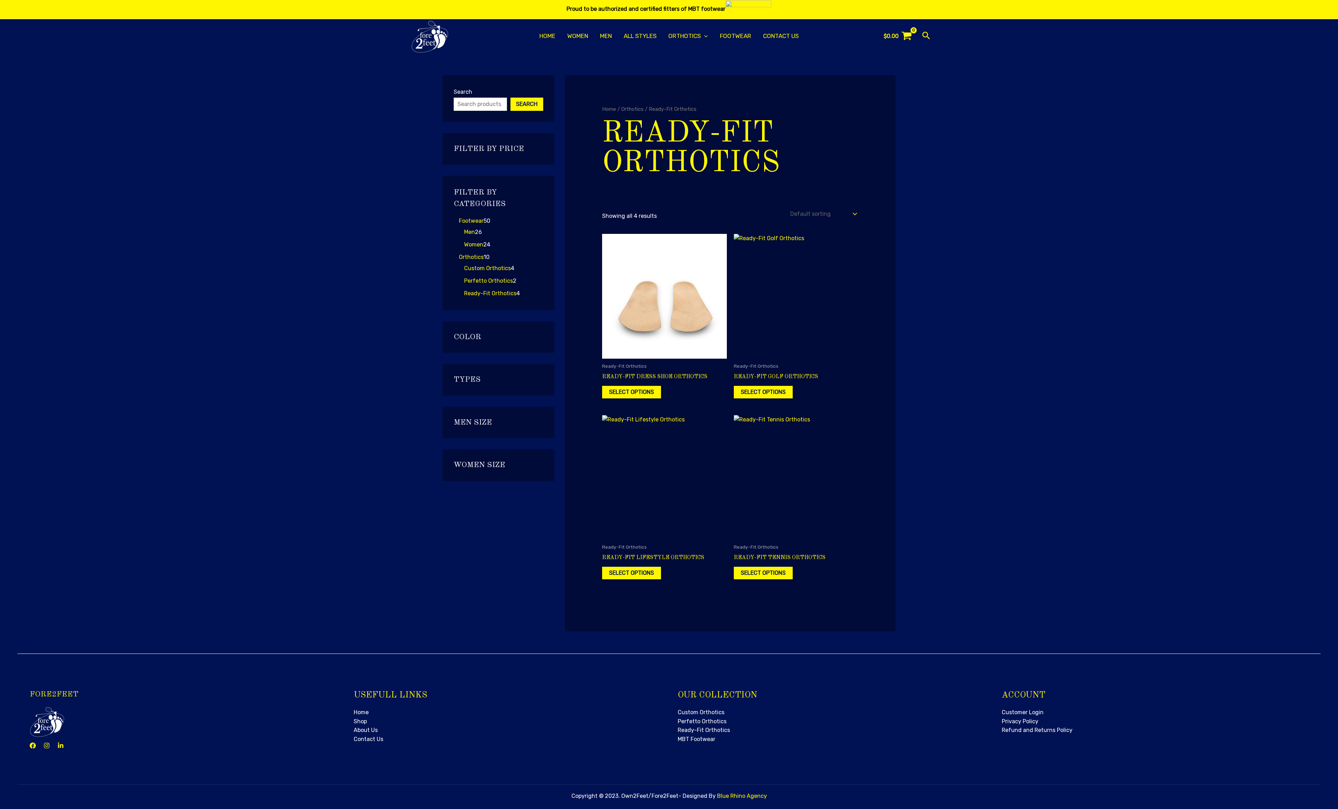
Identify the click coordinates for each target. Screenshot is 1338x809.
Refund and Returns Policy (1037, 730)
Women (577, 35)
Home (547, 35)
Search (463, 92)
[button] (704, 36)
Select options (631, 392)
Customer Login (1023, 712)
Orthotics (632, 109)
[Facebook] (33, 745)
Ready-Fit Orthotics (704, 730)
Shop (360, 721)
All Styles (640, 35)
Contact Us (781, 35)
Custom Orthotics (701, 712)
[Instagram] (47, 745)
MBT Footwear (696, 739)
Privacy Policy (1020, 721)
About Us (366, 730)
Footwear (735, 35)
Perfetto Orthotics (702, 721)
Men (606, 35)
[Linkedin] (60, 745)
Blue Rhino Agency (742, 796)
